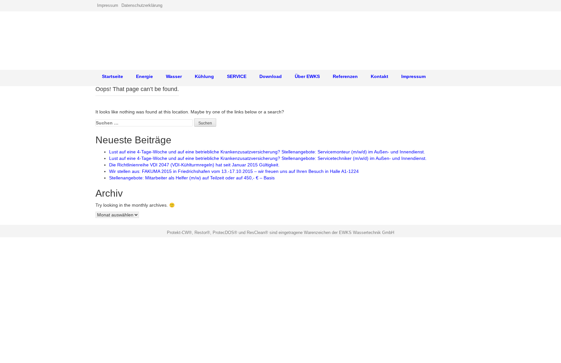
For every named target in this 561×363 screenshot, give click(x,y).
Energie (144, 76)
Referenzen (345, 76)
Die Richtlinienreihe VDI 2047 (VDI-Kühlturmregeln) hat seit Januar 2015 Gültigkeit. (194, 164)
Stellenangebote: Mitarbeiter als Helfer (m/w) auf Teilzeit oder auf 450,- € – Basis (192, 177)
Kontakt (379, 76)
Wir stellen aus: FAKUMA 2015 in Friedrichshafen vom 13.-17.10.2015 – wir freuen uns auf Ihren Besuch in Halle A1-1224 (234, 171)
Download (270, 76)
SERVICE (236, 76)
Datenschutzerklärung (141, 5)
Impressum (107, 5)
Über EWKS (307, 76)
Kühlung (204, 76)
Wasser (174, 76)
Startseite (112, 76)
